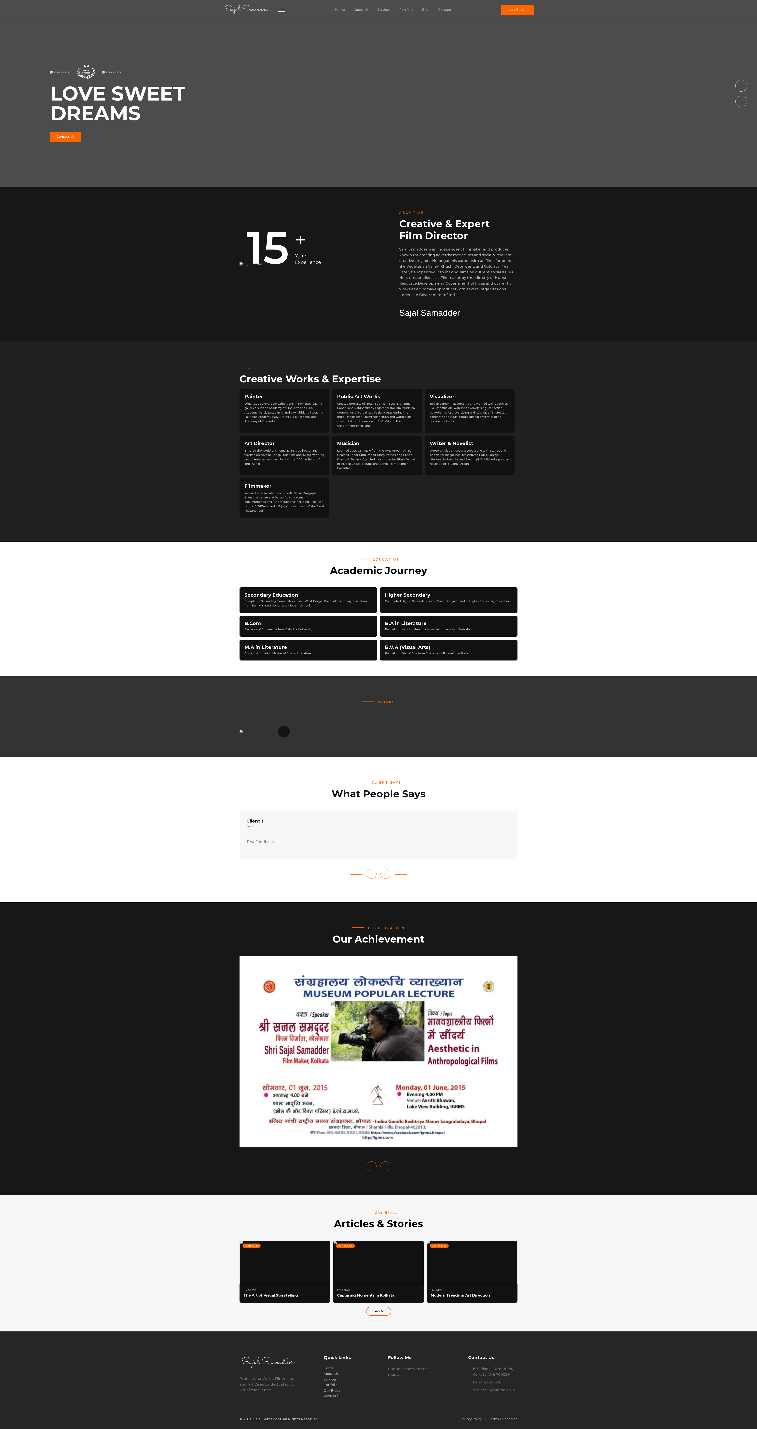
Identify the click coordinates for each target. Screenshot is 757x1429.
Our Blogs (332, 1390)
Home (340, 10)
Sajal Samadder (429, 313)
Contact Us (65, 137)
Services (384, 10)
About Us (361, 10)
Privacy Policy (471, 1419)
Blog (426, 10)
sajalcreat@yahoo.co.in (494, 1390)
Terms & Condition (503, 1419)
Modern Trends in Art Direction (460, 1295)
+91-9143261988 (487, 1382)
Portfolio (406, 10)
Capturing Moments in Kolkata (365, 1295)
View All (378, 1311)
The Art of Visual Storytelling (270, 1295)
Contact (444, 10)
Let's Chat (515, 10)
